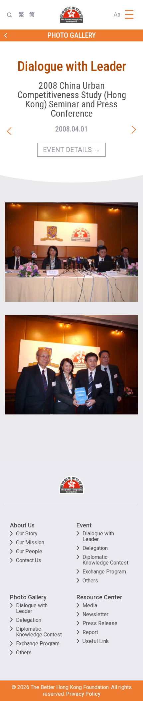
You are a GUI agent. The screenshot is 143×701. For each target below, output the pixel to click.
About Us (22, 525)
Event (84, 525)
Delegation (95, 548)
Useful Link (95, 641)
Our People (29, 551)
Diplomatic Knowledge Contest (105, 560)
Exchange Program (104, 571)
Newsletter (95, 614)
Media (89, 605)
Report (90, 632)
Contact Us (28, 560)
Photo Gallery (28, 597)
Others (90, 580)
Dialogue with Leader (98, 536)
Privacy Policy (83, 694)
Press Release (99, 623)
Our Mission (30, 542)
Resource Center (99, 597)
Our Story (27, 533)
